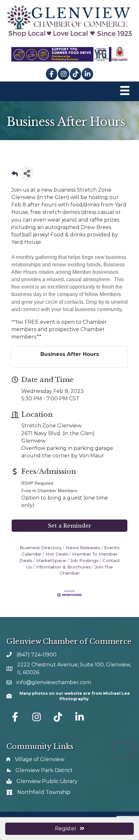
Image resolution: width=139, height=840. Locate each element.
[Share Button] (26, 173)
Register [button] (66, 829)
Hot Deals (57, 554)
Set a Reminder (69, 525)
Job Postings (84, 560)
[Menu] (125, 91)
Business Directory (40, 547)
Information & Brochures (63, 566)
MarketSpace (51, 560)
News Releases (83, 547)
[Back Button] (15, 175)
